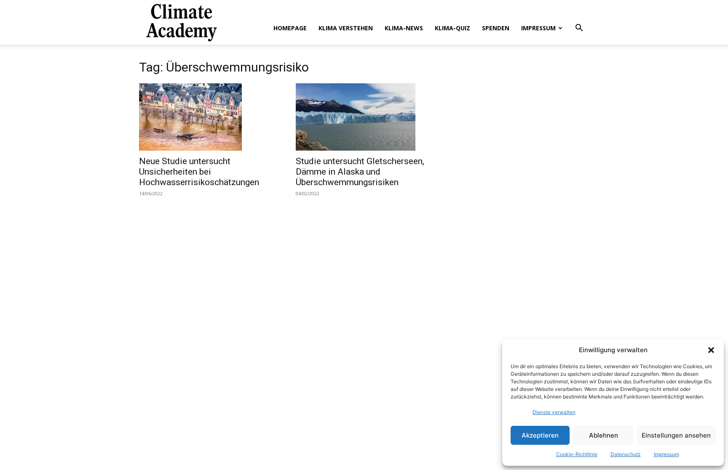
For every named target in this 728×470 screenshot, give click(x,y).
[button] (711, 350)
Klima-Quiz (452, 28)
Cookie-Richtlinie (576, 454)
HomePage (290, 28)
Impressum (666, 454)
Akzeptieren (540, 435)
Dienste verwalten (554, 412)
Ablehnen (603, 435)
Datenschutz (625, 454)
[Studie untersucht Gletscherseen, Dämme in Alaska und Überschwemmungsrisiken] (364, 117)
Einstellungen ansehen (676, 435)
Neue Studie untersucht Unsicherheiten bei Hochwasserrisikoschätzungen (199, 171)
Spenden (495, 28)
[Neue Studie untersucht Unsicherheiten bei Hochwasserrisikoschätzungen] (207, 117)
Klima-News (404, 28)
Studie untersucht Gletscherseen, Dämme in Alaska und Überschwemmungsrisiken (360, 171)
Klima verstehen (345, 28)
